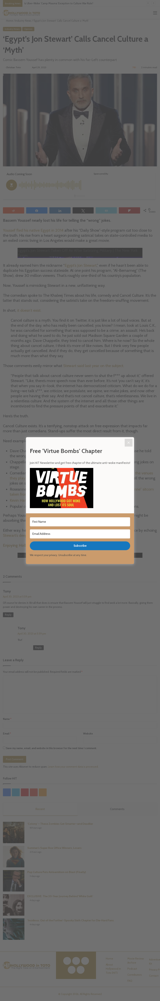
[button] (80, 488)
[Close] (128, 443)
